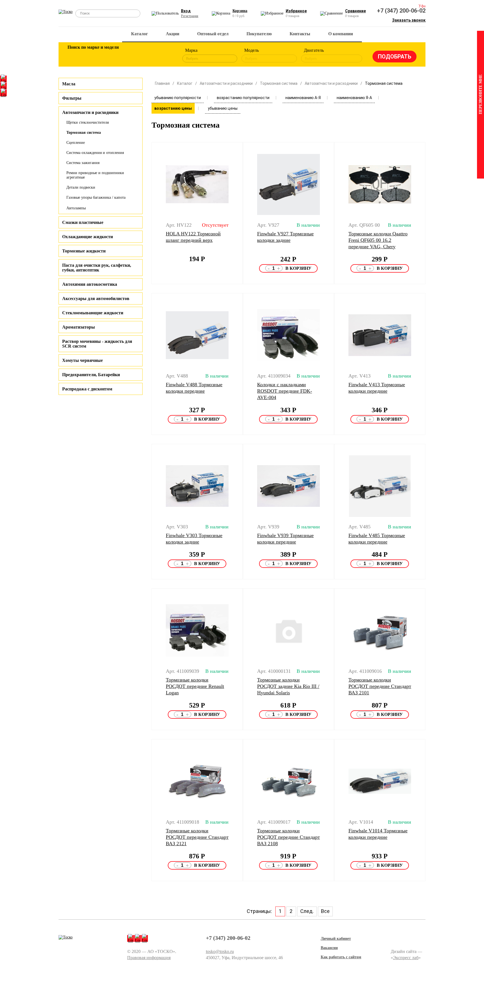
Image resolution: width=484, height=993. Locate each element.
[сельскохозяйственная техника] (129, 55)
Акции (172, 33)
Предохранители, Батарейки (91, 374)
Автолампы (76, 208)
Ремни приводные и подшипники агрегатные (95, 175)
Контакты (300, 33)
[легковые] (75, 55)
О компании (340, 33)
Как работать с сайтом (341, 957)
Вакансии (329, 948)
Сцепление (75, 142)
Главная (162, 83)
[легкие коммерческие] (93, 55)
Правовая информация (149, 957)
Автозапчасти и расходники (226, 83)
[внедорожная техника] (147, 55)
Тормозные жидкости (84, 251)
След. (307, 911)
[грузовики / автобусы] (111, 55)
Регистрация (189, 16)
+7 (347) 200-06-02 (401, 10)
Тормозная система (83, 132)
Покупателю (259, 33)
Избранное (296, 11)
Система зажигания (82, 163)
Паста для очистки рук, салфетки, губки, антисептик (96, 267)
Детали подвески (80, 187)
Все (325, 911)
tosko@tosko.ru (220, 951)
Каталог (139, 33)
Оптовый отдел (213, 33)
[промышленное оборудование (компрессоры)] (166, 55)
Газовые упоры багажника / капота (95, 197)
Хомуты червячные (82, 360)
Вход (186, 11)
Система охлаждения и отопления (95, 153)
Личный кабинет (336, 938)
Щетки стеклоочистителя (87, 122)
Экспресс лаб (405, 957)
